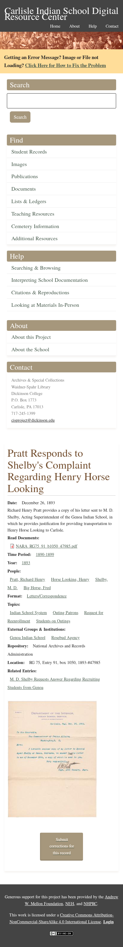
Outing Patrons (65, 612)
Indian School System (28, 612)
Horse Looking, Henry (70, 579)
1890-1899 (45, 554)
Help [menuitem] (93, 26)
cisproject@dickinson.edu (33, 420)
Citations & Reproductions (40, 292)
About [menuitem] (74, 26)
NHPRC (90, 903)
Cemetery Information (35, 226)
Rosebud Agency (65, 637)
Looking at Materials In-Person (45, 304)
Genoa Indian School (27, 637)
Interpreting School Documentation (49, 279)
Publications (24, 176)
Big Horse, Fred (37, 587)
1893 (26, 562)
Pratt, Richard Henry (27, 579)
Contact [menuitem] (112, 26)
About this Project (31, 336)
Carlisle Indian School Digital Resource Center (61, 11)
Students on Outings (53, 621)
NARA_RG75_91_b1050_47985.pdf (46, 546)
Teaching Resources (32, 213)
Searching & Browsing (36, 267)
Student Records (29, 151)
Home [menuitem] (55, 26)
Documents (23, 188)
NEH (69, 903)
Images (19, 163)
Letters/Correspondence (47, 596)
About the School (30, 349)
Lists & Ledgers (28, 201)
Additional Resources (34, 238)
